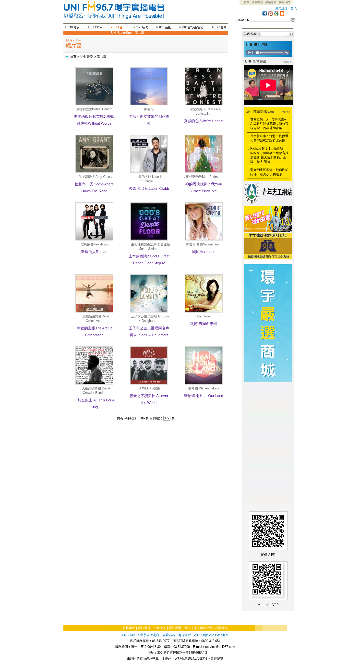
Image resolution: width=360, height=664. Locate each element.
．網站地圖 (269, 2)
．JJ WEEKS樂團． (148, 388)
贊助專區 (175, 628)
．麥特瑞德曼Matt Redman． (203, 177)
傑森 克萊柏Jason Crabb (149, 188)
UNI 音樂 (86, 57)
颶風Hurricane (203, 252)
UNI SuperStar (121, 33)
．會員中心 (256, 2)
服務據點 (128, 628)
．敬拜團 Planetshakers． (203, 388)
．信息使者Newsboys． (94, 244)
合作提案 (190, 628)
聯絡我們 (206, 628)
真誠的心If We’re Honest (203, 121)
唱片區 (139, 33)
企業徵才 (159, 628)
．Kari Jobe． (204, 316)
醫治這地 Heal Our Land (203, 396)
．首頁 (245, 2)
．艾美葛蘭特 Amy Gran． (94, 177)
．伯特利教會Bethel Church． (94, 109)
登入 (293, 8)
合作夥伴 (144, 628)
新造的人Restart (94, 252)
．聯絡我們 (283, 2)
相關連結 (221, 628)
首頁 (73, 57)
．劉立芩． (149, 109)
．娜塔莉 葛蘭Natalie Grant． (204, 244)
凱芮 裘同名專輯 (203, 324)
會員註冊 (281, 8)
